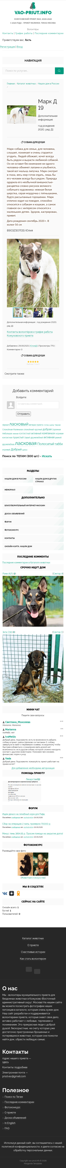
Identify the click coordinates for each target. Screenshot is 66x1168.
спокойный (28, 429)
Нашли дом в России (48, 83)
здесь (5, 1062)
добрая (47, 429)
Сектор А (58, 573)
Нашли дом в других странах (46, 480)
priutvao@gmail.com (14, 1076)
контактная (7, 437)
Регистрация (7, 46)
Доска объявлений (14, 514)
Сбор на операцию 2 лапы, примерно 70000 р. (26, 824)
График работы (24, 33)
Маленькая (18, 429)
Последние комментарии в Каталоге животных (26, 562)
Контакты (7, 33)
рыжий (58, 437)
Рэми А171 (8, 573)
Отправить (23, 413)
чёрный (5, 425)
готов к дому (49, 425)
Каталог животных (26, 83)
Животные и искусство (33, 877)
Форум (8, 522)
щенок (24, 450)
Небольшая (7, 433)
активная (49, 437)
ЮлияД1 (33, 345)
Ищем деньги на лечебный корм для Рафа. (23, 814)
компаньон (48, 433)
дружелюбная (8, 444)
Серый (27, 437)
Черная (57, 425)
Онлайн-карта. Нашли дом (18, 546)
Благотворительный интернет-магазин (25, 505)
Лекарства (31, 779)
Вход (20, 46)
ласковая (26, 443)
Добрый (16, 449)
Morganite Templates (33, 1163)
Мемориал (10, 490)
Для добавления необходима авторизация (33, 768)
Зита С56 (7, 632)
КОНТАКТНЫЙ (25, 433)
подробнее (20, 1067)
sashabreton (28, 817)
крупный (38, 429)
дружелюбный (37, 437)
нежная (15, 433)
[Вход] (29, 397)
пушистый (18, 437)
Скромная (56, 429)
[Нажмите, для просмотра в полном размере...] (21, 114)
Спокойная (7, 429)
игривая (59, 433)
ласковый (18, 424)
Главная (11, 83)
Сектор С (58, 632)
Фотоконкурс (12, 530)
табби (59, 444)
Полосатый (45, 444)
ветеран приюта (36, 425)
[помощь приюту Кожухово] (22, 791)
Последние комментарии (49, 33)
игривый (6, 449)
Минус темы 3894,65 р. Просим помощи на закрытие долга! (32, 833)
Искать (47, 456)
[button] (56, 273)
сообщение (15, 817)
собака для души (34, 142)
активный (36, 433)
